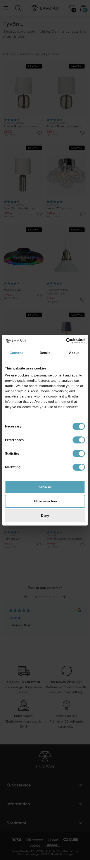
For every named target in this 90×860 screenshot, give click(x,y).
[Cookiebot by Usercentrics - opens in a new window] (66, 341)
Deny (45, 515)
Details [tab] (45, 353)
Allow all (45, 487)
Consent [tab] (16, 353)
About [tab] (74, 353)
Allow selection (45, 501)
